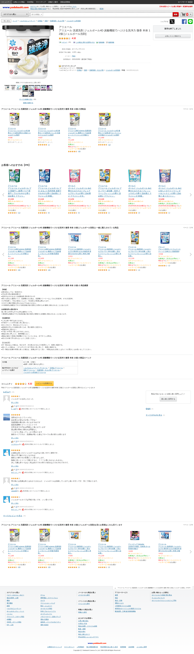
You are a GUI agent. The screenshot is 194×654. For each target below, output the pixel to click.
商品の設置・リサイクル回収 (87, 626)
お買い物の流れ (83, 621)
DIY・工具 (10, 625)
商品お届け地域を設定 (38, 9)
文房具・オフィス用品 (14, 622)
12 (109, 144)
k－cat (13, 409)
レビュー (64, 42)
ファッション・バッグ (48, 603)
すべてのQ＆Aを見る (154, 415)
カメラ (43, 600)
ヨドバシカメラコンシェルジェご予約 (164, 600)
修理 (116, 595)
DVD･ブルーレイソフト (48, 611)
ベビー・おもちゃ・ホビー (15, 595)
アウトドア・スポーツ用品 (15, 616)
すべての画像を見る (25, 99)
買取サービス (119, 603)
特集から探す (82, 612)
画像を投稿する (28, 103)
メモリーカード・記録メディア (51, 616)
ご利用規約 (80, 647)
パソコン (10, 614)
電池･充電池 (45, 619)
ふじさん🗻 (15, 444)
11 (19, 212)
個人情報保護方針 (92, 647)
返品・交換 (118, 600)
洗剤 (85, 70)
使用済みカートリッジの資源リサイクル (128, 608)
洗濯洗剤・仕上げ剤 (96, 70)
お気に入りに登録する (173, 36)
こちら (74, 6)
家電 (8, 606)
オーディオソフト (46, 614)
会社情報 (131, 647)
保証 (116, 598)
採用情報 (123, 647)
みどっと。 (14, 472)
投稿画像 (101, 42)
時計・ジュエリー (46, 606)
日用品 (79, 70)
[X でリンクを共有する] (172, 23)
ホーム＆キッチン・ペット (15, 611)
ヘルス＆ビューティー (67, 68)
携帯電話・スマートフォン (49, 598)
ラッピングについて (158, 598)
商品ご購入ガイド (84, 634)
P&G (73, 56)
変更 (101, 9)
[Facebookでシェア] (184, 23)
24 (49, 270)
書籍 (8, 600)
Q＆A (148, 409)
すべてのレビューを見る (12, 516)
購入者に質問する (168, 399)
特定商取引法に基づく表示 (109, 647)
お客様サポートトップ (54, 647)
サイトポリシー (69, 647)
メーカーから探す (84, 595)
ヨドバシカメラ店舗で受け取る (162, 595)
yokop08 (14, 491)
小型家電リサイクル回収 (123, 606)
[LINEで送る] (190, 23)
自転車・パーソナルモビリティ (51, 622)
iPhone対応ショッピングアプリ (88, 637)
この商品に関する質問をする (85, 42)
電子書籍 (10, 603)
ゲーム (43, 595)
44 (79, 151)
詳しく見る (14, 402)
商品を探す (82, 631)
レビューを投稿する (44, 383)
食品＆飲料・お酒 (12, 598)
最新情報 (111, 42)
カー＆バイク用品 (46, 608)
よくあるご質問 (142, 647)
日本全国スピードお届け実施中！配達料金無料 (176, 6)
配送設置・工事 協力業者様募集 (125, 611)
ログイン (33, 6)
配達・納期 (82, 629)
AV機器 (9, 619)
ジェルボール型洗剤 (113, 70)
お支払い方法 (82, 623)
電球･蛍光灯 (45, 625)
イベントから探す (84, 603)
